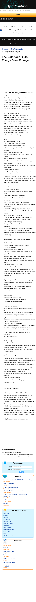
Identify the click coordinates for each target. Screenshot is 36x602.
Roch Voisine (6, 505)
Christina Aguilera (8, 529)
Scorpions (6, 525)
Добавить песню (21, 44)
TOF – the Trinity (8, 483)
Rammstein (6, 519)
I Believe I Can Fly (8, 558)
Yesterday (6, 555)
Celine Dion (6, 531)
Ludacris (5, 567)
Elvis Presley (7, 527)
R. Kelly (5, 560)
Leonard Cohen (8, 523)
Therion (5, 485)
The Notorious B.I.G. (18, 49)
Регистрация (28, 472)
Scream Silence (7, 501)
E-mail (10, 466)
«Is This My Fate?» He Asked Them (14, 491)
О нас (11, 44)
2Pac (5, 533)
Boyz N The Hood (8, 551)
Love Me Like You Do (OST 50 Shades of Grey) (17, 480)
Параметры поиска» (6, 18)
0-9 (21, 33)
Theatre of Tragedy (7, 488)
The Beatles (6, 556)
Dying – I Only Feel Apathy (11, 487)
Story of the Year (7, 492)
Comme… (6, 503)
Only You (6, 547)
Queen (5, 515)
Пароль (9, 469)
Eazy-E (5, 553)
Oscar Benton (6, 564)
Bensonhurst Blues (9, 562)
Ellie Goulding (6, 481)
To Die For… (7, 500)
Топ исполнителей (28, 39)
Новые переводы (14, 39)
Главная (4, 39)
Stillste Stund (6, 497)
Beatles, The (7, 521)
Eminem (5, 517)
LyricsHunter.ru (18, 6)
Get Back (6, 566)
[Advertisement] (18, 76)
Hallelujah (6, 544)
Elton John (6, 513)
